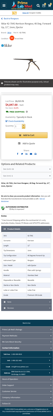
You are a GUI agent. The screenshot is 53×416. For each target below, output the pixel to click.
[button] (23, 125)
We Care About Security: (11, 342)
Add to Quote (29, 143)
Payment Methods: (9, 335)
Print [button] (35, 153)
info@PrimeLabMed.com (20, 367)
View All (25, 13)
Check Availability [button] (16, 121)
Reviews (10, 308)
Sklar (9, 32)
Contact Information (10, 348)
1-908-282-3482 (16, 360)
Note (9, 302)
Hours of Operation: (10, 379)
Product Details (13, 229)
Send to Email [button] (31, 153)
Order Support (8, 385)
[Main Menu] (4, 5)
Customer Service (9, 391)
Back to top (26, 323)
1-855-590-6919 (16, 354)
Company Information (11, 397)
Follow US (6, 403)
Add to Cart (28, 135)
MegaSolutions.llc (42, 409)
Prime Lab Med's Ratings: (12, 329)
